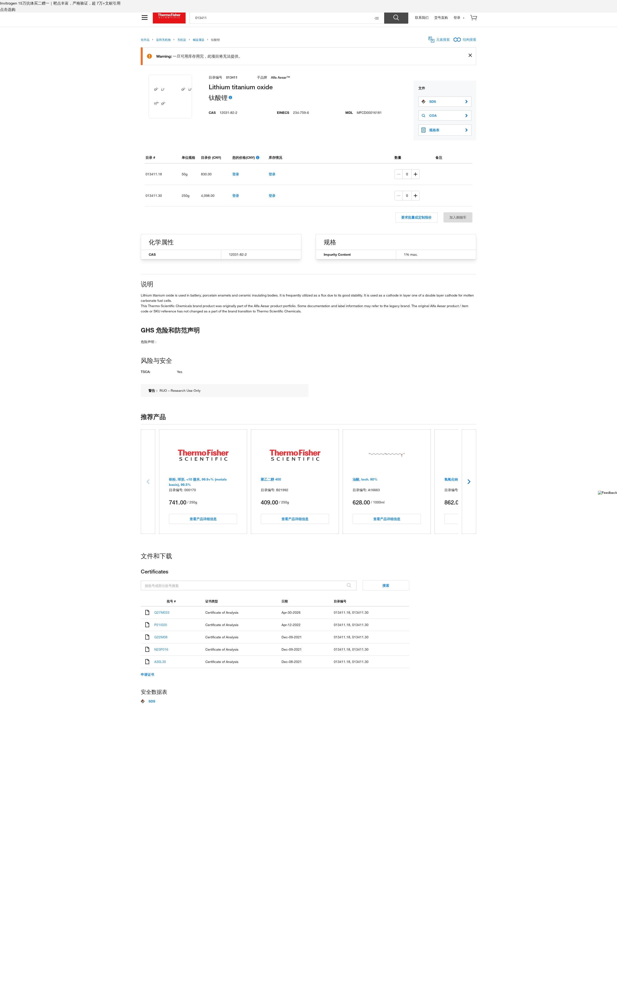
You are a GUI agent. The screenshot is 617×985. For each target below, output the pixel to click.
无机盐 (181, 39)
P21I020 (160, 625)
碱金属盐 (198, 39)
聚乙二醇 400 (271, 479)
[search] (287, 18)
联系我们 (422, 17)
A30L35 (160, 662)
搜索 (385, 585)
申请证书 (147, 674)
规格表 (434, 130)
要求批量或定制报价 (416, 217)
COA (433, 115)
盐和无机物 (163, 39)
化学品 (145, 39)
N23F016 (161, 649)
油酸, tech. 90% (365, 479)
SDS (432, 101)
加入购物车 (457, 217)
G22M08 (161, 637)
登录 (235, 174)
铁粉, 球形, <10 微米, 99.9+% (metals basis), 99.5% (198, 482)
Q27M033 (161, 612)
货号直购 (441, 17)
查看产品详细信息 (203, 519)
